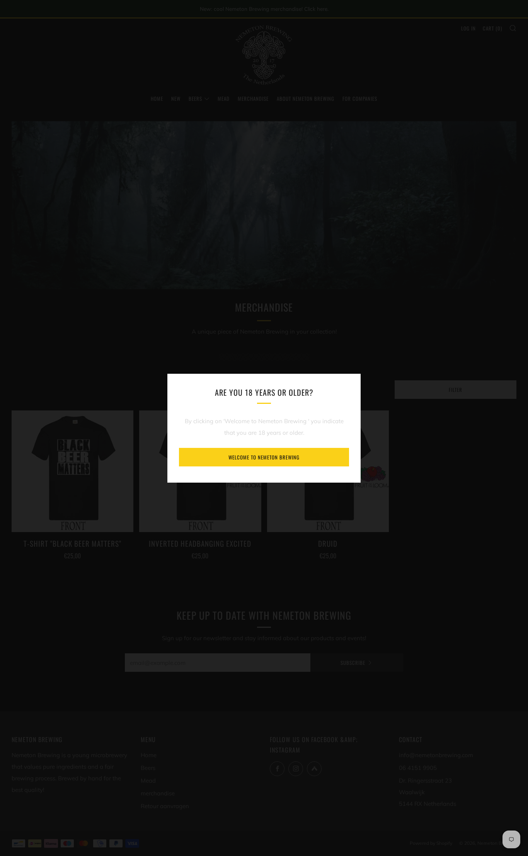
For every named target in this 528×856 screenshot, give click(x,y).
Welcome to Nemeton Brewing (264, 457)
